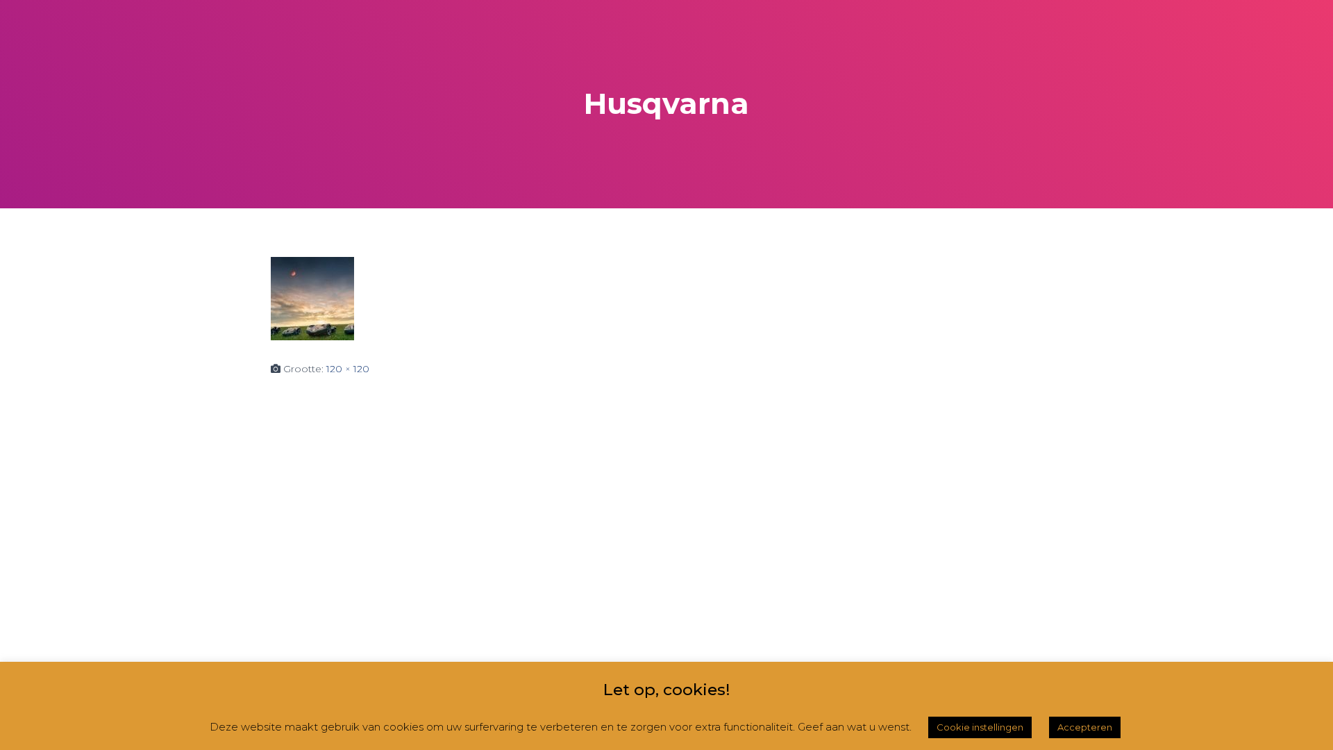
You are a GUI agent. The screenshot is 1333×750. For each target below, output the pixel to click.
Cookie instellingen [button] (980, 727)
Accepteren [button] (1084, 727)
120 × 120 (347, 368)
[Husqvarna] (312, 298)
